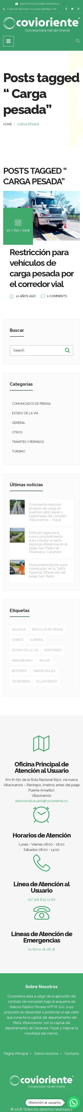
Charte (18, 639)
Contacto (71, 1054)
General (18, 422)
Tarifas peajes (44, 671)
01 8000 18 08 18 (41, 949)
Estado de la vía (25, 413)
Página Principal (16, 1054)
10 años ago (26, 296)
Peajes (45, 660)
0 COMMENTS (57, 296)
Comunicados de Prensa (31, 403)
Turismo (18, 451)
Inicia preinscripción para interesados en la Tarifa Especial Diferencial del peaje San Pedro (48, 570)
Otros (17, 432)
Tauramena (21, 681)
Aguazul (19, 629)
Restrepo (19, 671)
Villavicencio (46, 681)
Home (7, 124)
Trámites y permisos (28, 442)
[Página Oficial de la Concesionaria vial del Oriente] (41, 24)
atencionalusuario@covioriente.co (39, 3)
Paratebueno (22, 660)
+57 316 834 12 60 (41, 900)
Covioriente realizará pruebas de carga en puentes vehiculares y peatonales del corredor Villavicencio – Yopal (48, 512)
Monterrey (53, 650)
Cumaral (37, 639)
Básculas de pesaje (47, 629)
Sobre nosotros (46, 1054)
